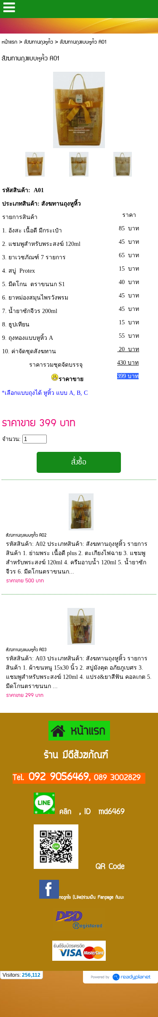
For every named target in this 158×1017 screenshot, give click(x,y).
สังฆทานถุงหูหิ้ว (38, 42)
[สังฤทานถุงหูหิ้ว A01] (79, 108)
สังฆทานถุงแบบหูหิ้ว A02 (26, 535)
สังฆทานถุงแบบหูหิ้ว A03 (26, 650)
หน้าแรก (9, 42)
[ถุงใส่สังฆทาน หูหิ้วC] (122, 163)
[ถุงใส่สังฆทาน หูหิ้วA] (34, 163)
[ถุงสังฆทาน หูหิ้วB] (78, 163)
